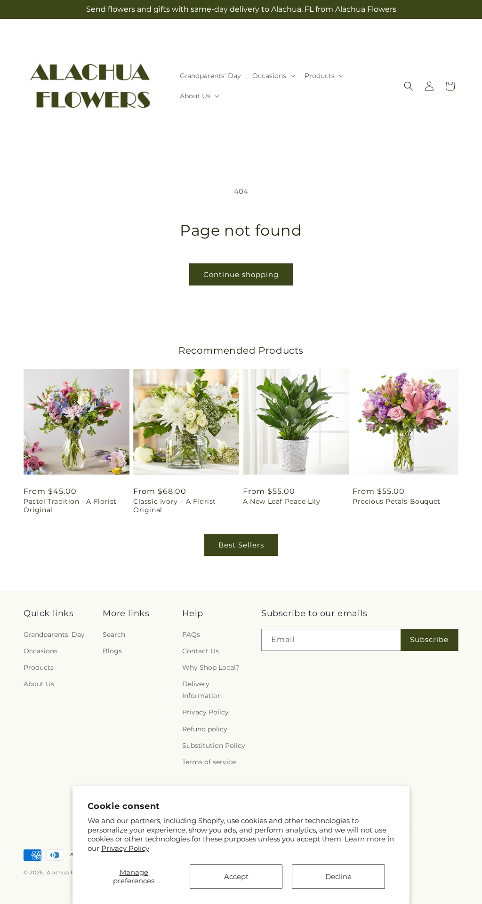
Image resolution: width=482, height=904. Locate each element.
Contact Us (200, 651)
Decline (338, 876)
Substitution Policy (213, 745)
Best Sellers (241, 544)
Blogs (112, 651)
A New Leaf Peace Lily (282, 501)
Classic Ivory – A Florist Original (174, 505)
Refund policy (204, 729)
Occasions (40, 651)
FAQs (191, 634)
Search (114, 634)
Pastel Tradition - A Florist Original (70, 505)
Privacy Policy (125, 848)
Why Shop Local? (211, 667)
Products (39, 667)
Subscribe (429, 639)
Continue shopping (241, 274)
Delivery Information (202, 690)
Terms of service (209, 762)
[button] (273, 76)
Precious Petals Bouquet (397, 501)
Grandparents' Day (54, 634)
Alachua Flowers (70, 872)
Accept (236, 876)
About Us (39, 684)
